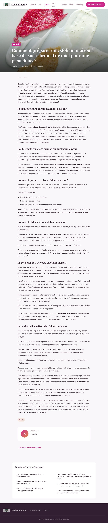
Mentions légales (35, 510)
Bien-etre (54, 4)
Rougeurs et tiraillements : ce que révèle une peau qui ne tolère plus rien (73, 491)
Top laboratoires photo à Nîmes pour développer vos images (30, 489)
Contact (46, 510)
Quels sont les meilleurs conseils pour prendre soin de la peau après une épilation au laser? (74, 476)
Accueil (33, 4)
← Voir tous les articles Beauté (29, 448)
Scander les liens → (95, 4)
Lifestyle (64, 4)
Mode (71, 4)
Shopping (79, 4)
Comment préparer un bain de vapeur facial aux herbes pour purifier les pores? (73, 484)
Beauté (47, 4)
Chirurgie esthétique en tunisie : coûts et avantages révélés (32, 482)
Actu (40, 4)
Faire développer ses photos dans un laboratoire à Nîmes (30, 475)
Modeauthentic (19, 4)
